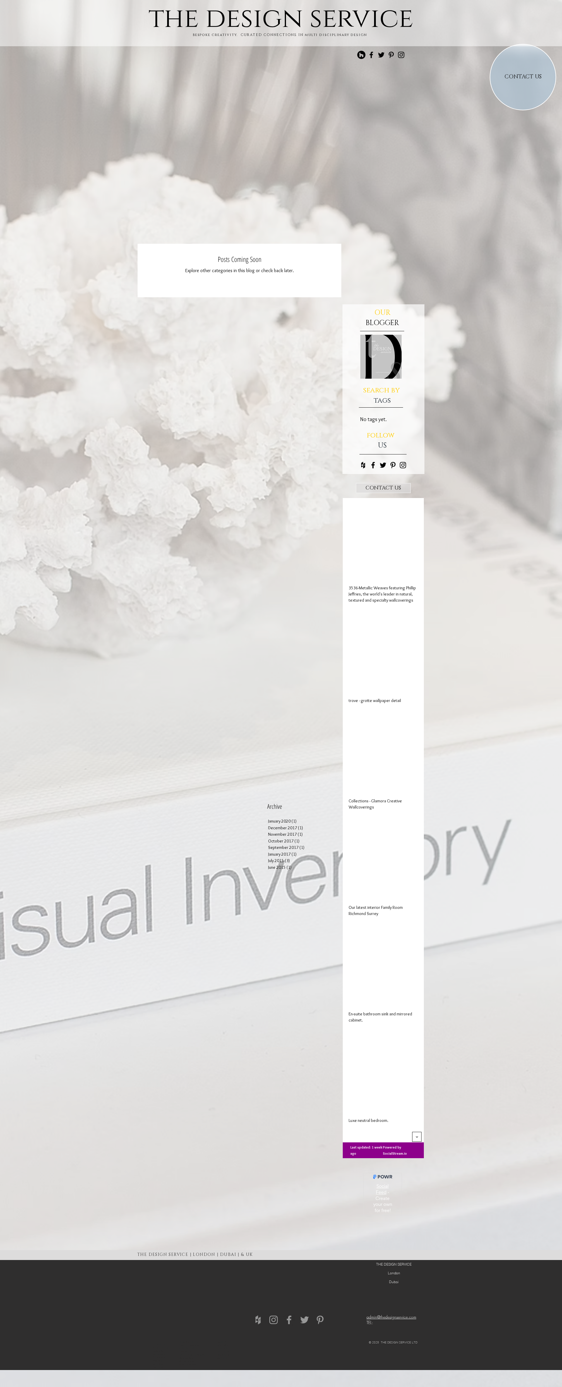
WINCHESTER (161, 1348)
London (158, 1351)
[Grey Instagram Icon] (273, 1320)
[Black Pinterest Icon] (391, 55)
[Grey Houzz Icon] (258, 1320)
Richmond (186, 1358)
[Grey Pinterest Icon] (320, 1320)
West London (188, 1364)
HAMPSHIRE (160, 1344)
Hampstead (186, 1351)
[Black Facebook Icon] (371, 55)
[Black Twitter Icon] (381, 55)
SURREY (222, 1342)
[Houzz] (361, 55)
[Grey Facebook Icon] (289, 1320)
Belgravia (159, 1354)
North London (189, 1345)
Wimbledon (186, 1361)
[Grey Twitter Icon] (304, 1320)
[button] (383, 488)
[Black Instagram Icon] (401, 55)
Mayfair (157, 1360)
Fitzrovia (159, 1357)
